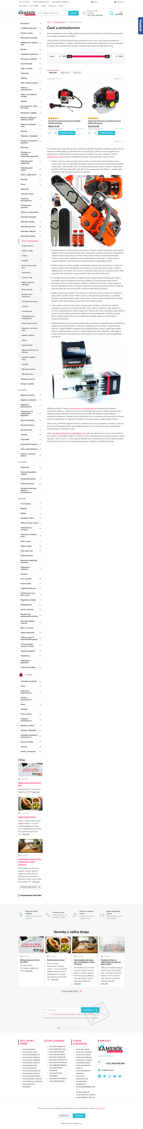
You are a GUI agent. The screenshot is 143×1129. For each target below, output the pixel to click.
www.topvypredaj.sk (57, 1054)
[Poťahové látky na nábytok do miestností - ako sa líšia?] (112, 944)
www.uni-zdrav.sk (82, 1092)
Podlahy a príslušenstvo (26, 720)
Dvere (23, 686)
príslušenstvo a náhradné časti (82, 408)
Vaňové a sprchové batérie (28, 455)
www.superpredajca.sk (57, 1065)
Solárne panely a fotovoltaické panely (29, 638)
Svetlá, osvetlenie (28, 751)
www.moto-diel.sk (83, 1055)
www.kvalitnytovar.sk (57, 1049)
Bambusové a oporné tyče (29, 44)
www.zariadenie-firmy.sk (85, 1097)
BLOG (61, 6)
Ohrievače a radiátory (25, 568)
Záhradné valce (27, 374)
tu (80, 1123)
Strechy (24, 747)
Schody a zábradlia (28, 730)
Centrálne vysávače (29, 681)
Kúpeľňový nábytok (28, 400)
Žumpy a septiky (27, 384)
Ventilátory (25, 656)
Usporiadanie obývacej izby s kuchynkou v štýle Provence (29, 862)
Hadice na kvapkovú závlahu (29, 95)
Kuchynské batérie (28, 479)
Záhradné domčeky (28, 217)
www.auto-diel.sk (82, 1049)
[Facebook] (100, 1077)
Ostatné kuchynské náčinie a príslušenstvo (28, 490)
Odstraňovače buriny (30, 301)
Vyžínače (25, 364)
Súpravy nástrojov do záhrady (30, 351)
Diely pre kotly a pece (29, 523)
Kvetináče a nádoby (29, 113)
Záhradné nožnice (28, 369)
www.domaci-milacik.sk (31, 1060)
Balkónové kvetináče (29, 38)
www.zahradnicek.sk (57, 1081)
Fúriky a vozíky (27, 251)
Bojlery (23, 513)
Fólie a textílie (27, 68)
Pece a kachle (26, 579)
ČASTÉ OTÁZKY (24, 2)
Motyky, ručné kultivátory (27, 295)
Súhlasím (79, 1115)
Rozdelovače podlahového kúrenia (29, 615)
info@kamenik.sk (107, 1070)
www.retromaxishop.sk (58, 1062)
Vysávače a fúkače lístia (28, 358)
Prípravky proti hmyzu (27, 169)
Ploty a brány (26, 714)
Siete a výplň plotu (28, 175)
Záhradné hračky (27, 222)
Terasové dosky (27, 194)
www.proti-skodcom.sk (58, 1060)
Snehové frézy (27, 345)
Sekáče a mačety (28, 335)
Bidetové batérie (28, 395)
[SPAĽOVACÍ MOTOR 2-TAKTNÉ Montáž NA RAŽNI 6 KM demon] (106, 100)
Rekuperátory (26, 605)
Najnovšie (53, 72)
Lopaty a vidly (27, 277)
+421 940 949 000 (95, 15)
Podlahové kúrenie (28, 588)
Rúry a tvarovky (27, 628)
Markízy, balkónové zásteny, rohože (28, 119)
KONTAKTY (52, 6)
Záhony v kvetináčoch (29, 212)
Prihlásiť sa (88, 1010)
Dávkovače (25, 467)
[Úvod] (27, 13)
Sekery (24, 340)
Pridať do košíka (67, 133)
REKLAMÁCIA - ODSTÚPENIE (29, 6)
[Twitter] (105, 1077)
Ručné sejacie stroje (29, 323)
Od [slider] (69, 56)
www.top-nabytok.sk (57, 1057)
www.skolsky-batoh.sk (31, 1073)
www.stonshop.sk (29, 1068)
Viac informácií (100, 1108)
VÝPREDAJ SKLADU (29, 28)
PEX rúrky (24, 147)
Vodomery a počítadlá (25, 661)
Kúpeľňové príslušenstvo (26, 406)
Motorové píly (27, 289)
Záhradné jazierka (28, 226)
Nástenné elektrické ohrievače (29, 561)
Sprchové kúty (26, 430)
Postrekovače (27, 311)
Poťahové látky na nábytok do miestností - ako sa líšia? (111, 962)
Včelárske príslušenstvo (26, 200)
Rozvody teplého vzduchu (27, 622)
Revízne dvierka (27, 609)
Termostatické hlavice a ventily (27, 645)
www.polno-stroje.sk (84, 1060)
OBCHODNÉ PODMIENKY (60, 2)
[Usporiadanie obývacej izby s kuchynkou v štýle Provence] (30, 846)
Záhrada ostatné (28, 379)
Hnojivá (24, 101)
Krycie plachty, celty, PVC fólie (29, 107)
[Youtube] (115, 1077)
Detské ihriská (26, 64)
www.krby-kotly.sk (83, 1063)
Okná (23, 704)
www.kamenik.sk (29, 1049)
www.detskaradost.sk (31, 1055)
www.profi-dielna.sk (83, 1057)
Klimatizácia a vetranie (26, 529)
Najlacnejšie (64, 72)
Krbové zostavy (27, 556)
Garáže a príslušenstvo (26, 699)
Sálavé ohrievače (27, 633)
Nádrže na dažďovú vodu (28, 125)
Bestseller (25, 23)
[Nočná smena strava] (30, 804)
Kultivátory (26, 273)
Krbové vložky (26, 546)
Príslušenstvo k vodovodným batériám (27, 413)
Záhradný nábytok (28, 231)
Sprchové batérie (28, 420)
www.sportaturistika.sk (31, 1076)
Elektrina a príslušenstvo (26, 692)
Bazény (23, 49)
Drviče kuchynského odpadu (28, 473)
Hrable (24, 256)
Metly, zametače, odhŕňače (28, 283)
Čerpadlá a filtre (27, 518)
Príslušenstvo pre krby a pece (28, 594)
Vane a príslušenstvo (29, 449)
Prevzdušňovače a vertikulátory (28, 317)
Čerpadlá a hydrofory (29, 54)
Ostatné (25, 306)
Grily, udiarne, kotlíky (29, 83)
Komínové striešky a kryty (29, 535)
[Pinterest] (119, 1077)
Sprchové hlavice (27, 425)
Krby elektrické (27, 551)
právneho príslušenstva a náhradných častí (69, 433)
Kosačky (25, 261)
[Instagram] (110, 1077)
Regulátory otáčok (28, 600)
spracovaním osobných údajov (66, 1014)
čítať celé (35, 792)
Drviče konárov (27, 246)
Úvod (49, 22)
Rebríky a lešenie (27, 725)
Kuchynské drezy (27, 484)
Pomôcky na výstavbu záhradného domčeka (29, 154)
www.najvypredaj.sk (56, 1052)
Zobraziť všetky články (28, 887)
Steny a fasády (27, 742)
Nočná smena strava (27, 817)
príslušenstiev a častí (55, 157)
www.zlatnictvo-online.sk (32, 1081)
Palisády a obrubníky (29, 136)
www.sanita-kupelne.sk (31, 1071)
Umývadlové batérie (29, 444)
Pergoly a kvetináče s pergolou (29, 142)
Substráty (25, 189)
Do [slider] (107, 56)
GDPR (43, 6)
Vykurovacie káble (28, 667)
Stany (23, 184)
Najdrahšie (77, 72)
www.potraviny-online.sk (32, 1079)
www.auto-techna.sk (84, 1052)
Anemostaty (26, 504)
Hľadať (73, 13)
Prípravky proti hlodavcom (27, 162)
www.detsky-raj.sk (30, 1052)
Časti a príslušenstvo (30, 241)
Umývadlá (25, 439)
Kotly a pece (26, 541)
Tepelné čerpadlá (28, 651)
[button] (57, 1085)
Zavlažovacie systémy (26, 206)
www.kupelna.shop (30, 1065)
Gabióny (24, 78)
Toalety (24, 435)
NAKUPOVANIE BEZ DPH (41, 2)
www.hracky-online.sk (31, 1063)
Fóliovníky (25, 73)
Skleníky (24, 179)
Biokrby (24, 508)
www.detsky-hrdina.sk (31, 1057)
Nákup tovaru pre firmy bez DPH (29, 784)
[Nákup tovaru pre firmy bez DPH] (30, 770)
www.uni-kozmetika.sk (57, 1078)
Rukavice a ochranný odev (29, 329)
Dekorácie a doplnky (29, 59)
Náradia (24, 131)
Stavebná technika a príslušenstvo (29, 736)
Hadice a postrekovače (26, 89)
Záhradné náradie (28, 236)
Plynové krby (26, 583)
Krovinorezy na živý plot (29, 266)
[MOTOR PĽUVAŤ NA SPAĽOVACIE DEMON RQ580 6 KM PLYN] (66, 100)
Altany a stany (27, 33)
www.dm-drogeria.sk (57, 1046)
